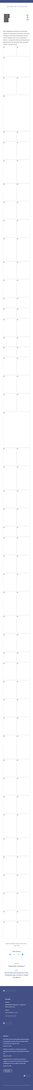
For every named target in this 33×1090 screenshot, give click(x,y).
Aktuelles (7, 15)
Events (6, 19)
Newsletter (7, 1070)
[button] (24, 2)
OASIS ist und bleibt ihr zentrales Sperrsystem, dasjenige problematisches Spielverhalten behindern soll (16, 1051)
